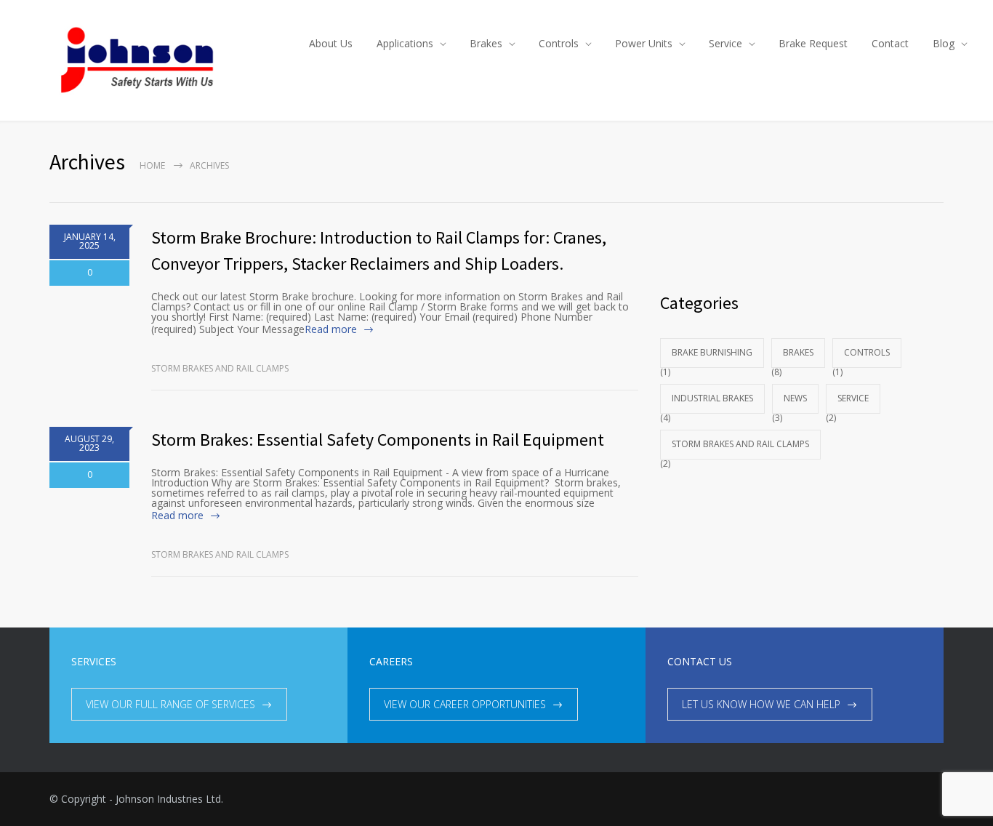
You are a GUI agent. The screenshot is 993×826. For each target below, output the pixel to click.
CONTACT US (699, 661)
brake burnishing (712, 352)
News (795, 398)
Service (725, 43)
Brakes (486, 43)
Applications (405, 43)
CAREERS (391, 661)
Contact (890, 43)
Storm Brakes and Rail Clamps (220, 368)
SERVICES (93, 661)
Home (152, 165)
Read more (331, 329)
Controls (559, 43)
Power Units (643, 43)
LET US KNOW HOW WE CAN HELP (761, 704)
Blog (943, 43)
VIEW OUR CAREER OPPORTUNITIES (465, 704)
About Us (331, 43)
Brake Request (813, 43)
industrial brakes (712, 398)
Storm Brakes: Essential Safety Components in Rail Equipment (377, 439)
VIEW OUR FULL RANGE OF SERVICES (170, 704)
